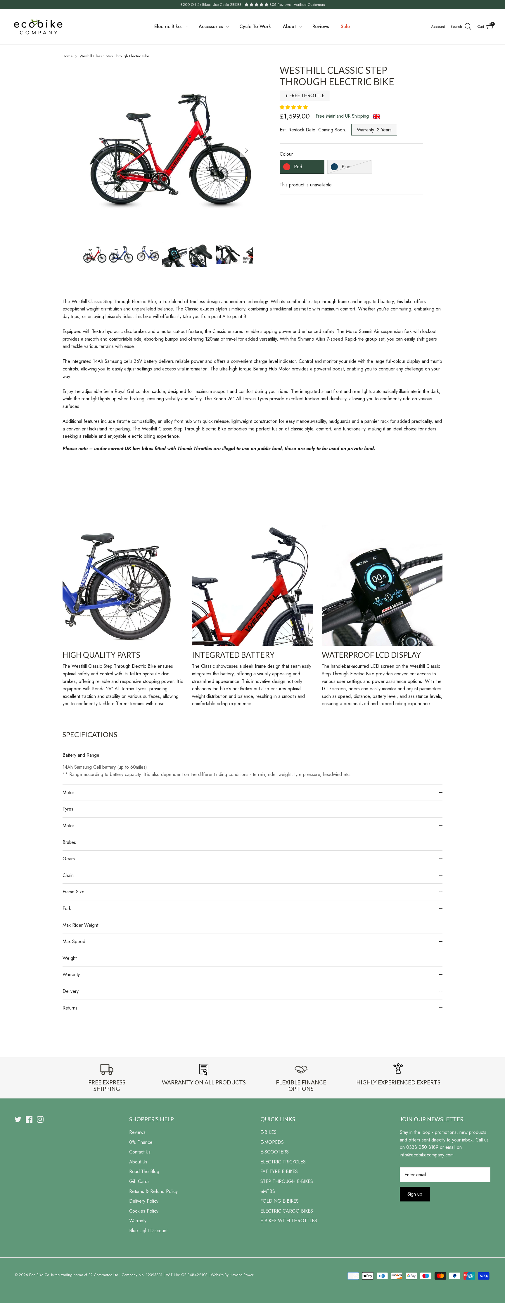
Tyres (68, 809)
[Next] (246, 150)
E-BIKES (268, 1132)
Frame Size (73, 891)
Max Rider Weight (80, 925)
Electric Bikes (168, 26)
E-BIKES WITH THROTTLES (288, 1220)
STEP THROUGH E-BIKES (286, 1181)
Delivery (71, 991)
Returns (70, 1008)
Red (298, 166)
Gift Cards (139, 1181)
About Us (138, 1161)
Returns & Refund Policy (153, 1191)
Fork (67, 908)
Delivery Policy (143, 1201)
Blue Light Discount (148, 1230)
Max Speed (74, 941)
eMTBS (267, 1191)
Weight (70, 958)
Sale (345, 26)
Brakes (69, 842)
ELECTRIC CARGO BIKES (286, 1211)
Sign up (414, 1194)
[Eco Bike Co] (38, 26)
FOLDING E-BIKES (279, 1201)
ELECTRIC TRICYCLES (283, 1161)
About (289, 26)
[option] (167, 150)
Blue (346, 166)
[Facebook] (29, 1119)
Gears (69, 858)
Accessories (211, 26)
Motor (68, 792)
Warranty (71, 974)
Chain (68, 875)
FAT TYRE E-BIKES (279, 1171)
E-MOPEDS (272, 1142)
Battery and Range (81, 755)
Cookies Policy (143, 1211)
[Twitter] (18, 1119)
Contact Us (140, 1152)
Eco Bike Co (39, 1275)
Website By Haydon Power (232, 1275)
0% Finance (141, 1142)
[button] (294, 107)
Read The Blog (144, 1171)
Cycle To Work (255, 26)
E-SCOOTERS (274, 1152)
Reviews (320, 26)
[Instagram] (40, 1119)
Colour (286, 154)
